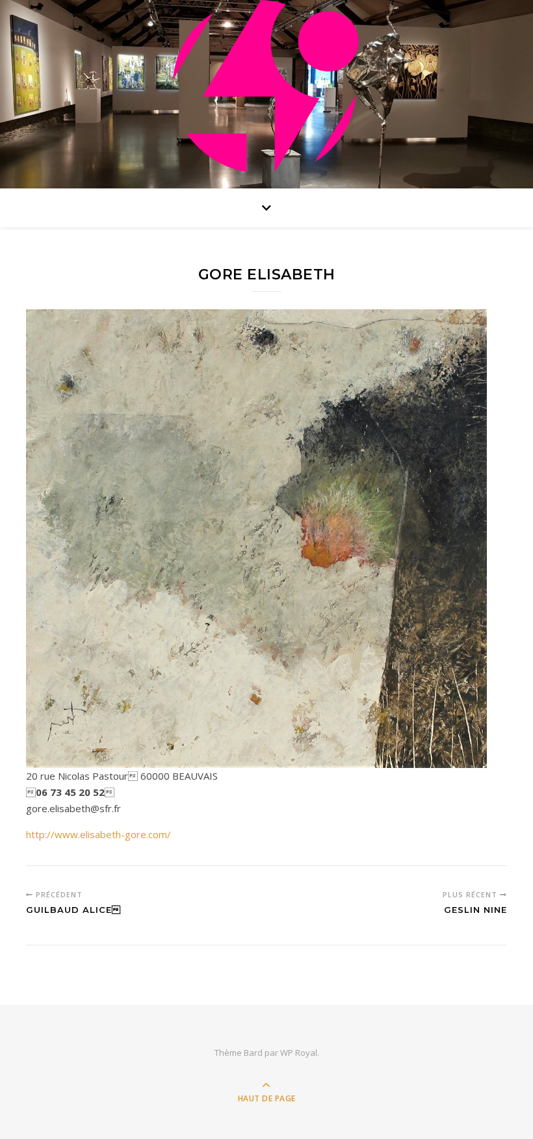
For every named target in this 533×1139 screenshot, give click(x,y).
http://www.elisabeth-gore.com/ (98, 834)
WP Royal (298, 1052)
